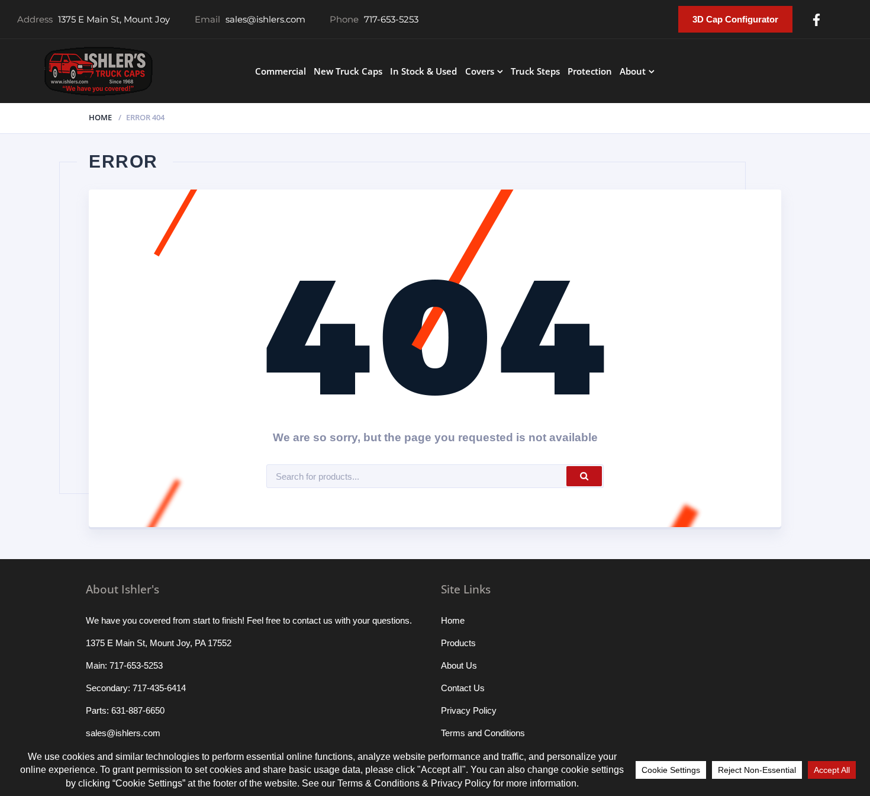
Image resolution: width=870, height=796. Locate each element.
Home (100, 117)
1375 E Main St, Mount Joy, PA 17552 (158, 643)
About (633, 71)
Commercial (280, 71)
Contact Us (463, 688)
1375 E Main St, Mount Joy (114, 19)
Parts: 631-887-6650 (125, 710)
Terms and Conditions (483, 733)
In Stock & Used (423, 71)
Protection (590, 71)
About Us (459, 665)
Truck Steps (535, 71)
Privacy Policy (469, 710)
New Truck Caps (348, 71)
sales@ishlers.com (265, 19)
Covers (479, 71)
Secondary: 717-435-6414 (136, 688)
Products (458, 643)
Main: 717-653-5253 (124, 665)
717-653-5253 (391, 19)
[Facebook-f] (816, 20)
